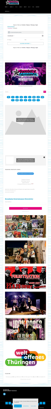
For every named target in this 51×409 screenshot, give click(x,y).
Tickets (6, 238)
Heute (25, 39)
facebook (20, 376)
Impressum (7, 11)
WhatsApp (33, 25)
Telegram (28, 25)
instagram (28, 376)
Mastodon (21, 390)
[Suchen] (44, 92)
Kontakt (37, 6)
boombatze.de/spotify (9, 192)
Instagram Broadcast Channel (24, 184)
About (25, 6)
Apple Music (27, 189)
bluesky (24, 379)
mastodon (28, 379)
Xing (22, 379)
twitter (24, 376)
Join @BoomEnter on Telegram (26, 173)
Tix (16, 6)
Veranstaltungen (10, 28)
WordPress (46, 407)
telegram (15, 376)
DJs (28, 6)
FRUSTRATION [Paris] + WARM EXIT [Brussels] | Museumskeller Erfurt (19, 289)
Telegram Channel (25, 179)
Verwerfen (26, 406)
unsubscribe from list (25, 211)
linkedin (43, 376)
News (6, 6)
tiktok (32, 376)
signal (11, 376)
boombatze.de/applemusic (10, 190)
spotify (35, 376)
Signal (36, 25)
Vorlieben (33, 406)
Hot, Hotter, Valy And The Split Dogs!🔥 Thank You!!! (15, 264)
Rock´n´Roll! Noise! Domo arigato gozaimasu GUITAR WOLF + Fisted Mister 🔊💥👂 (22, 315)
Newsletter (24, 25)
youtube (39, 376)
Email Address (8, 201)
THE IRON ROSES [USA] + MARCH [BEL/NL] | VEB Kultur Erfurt (17, 340)
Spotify (32, 189)
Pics (33, 6)
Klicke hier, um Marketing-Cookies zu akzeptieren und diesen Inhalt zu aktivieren (25, 120)
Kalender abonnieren (25, 43)
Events (11, 6)
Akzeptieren (18, 406)
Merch (21, 6)
